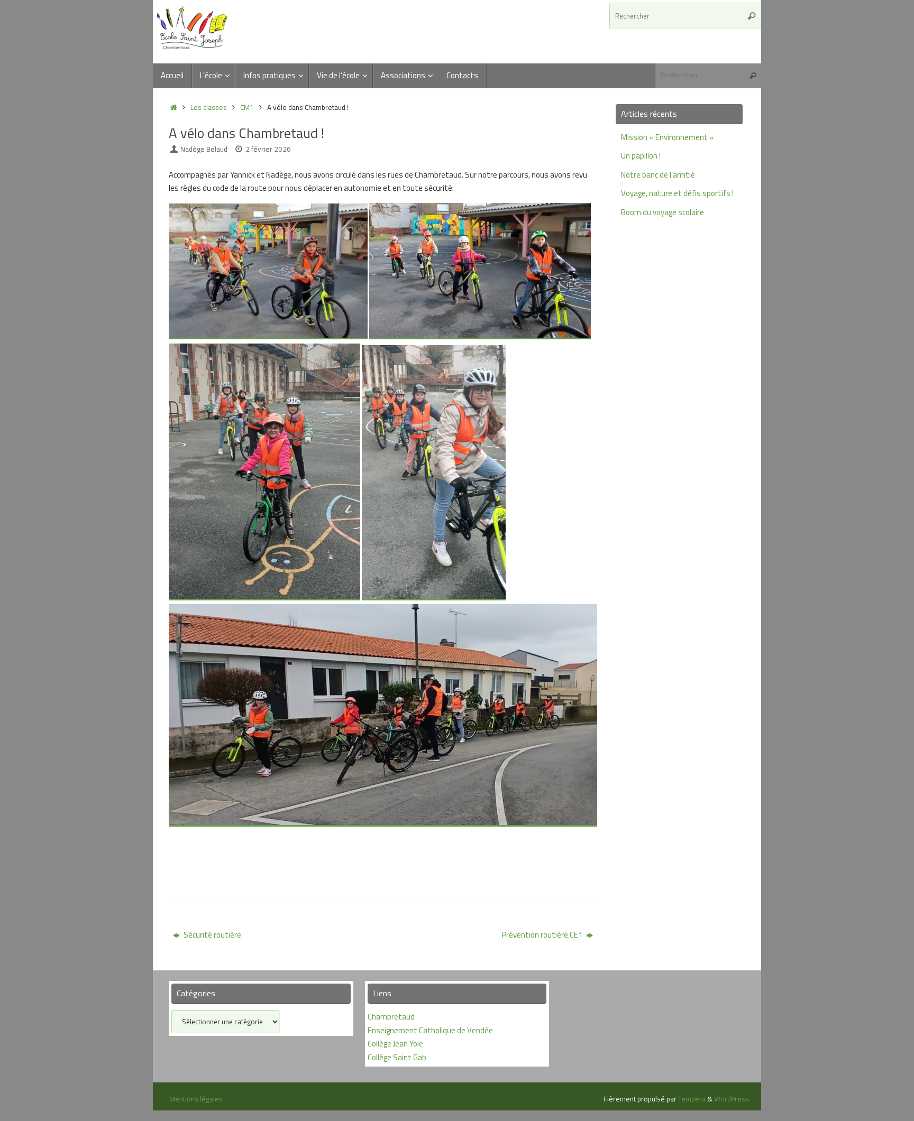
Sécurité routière (211, 935)
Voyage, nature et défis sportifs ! (677, 193)
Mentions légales (196, 1099)
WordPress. (732, 1099)
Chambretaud (391, 1017)
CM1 (247, 107)
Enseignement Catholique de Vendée (430, 1030)
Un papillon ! (641, 156)
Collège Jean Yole (395, 1043)
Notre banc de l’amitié (658, 175)
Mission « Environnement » (667, 137)
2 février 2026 (268, 149)
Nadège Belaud (203, 149)
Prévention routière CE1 (543, 935)
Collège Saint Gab (397, 1057)
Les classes (208, 107)
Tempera (692, 1099)
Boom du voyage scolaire (662, 212)
